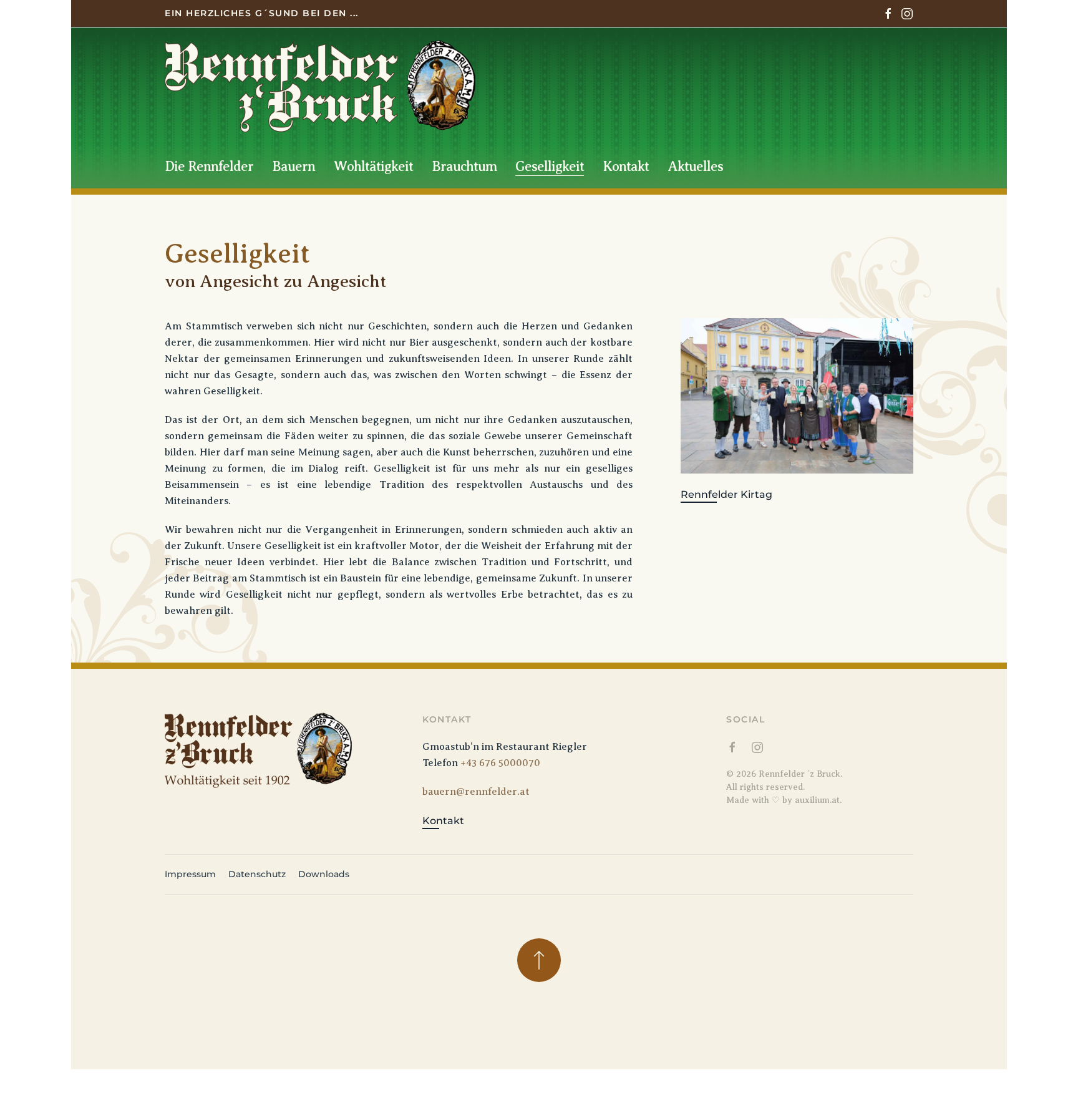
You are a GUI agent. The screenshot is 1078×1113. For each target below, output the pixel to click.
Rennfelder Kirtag (726, 494)
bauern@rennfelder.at (476, 791)
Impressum (190, 874)
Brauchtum (464, 166)
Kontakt (626, 166)
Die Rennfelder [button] (209, 166)
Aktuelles (695, 166)
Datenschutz (257, 874)
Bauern (293, 166)
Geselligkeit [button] (549, 166)
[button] (539, 960)
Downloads (323, 874)
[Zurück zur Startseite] (320, 86)
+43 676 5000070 (500, 763)
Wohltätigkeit (373, 166)
